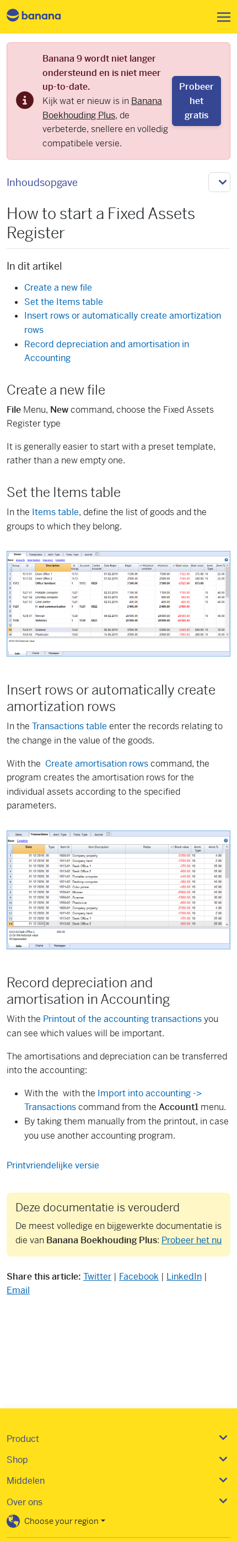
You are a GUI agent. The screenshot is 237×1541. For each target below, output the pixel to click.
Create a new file (58, 287)
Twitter (97, 1276)
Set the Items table (63, 302)
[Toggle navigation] (220, 17)
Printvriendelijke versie (53, 1165)
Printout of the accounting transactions (122, 1019)
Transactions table (69, 726)
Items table (55, 512)
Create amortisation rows (96, 763)
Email (18, 1290)
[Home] (43, 16)
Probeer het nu (191, 1240)
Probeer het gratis (196, 101)
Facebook (139, 1276)
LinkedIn (184, 1276)
